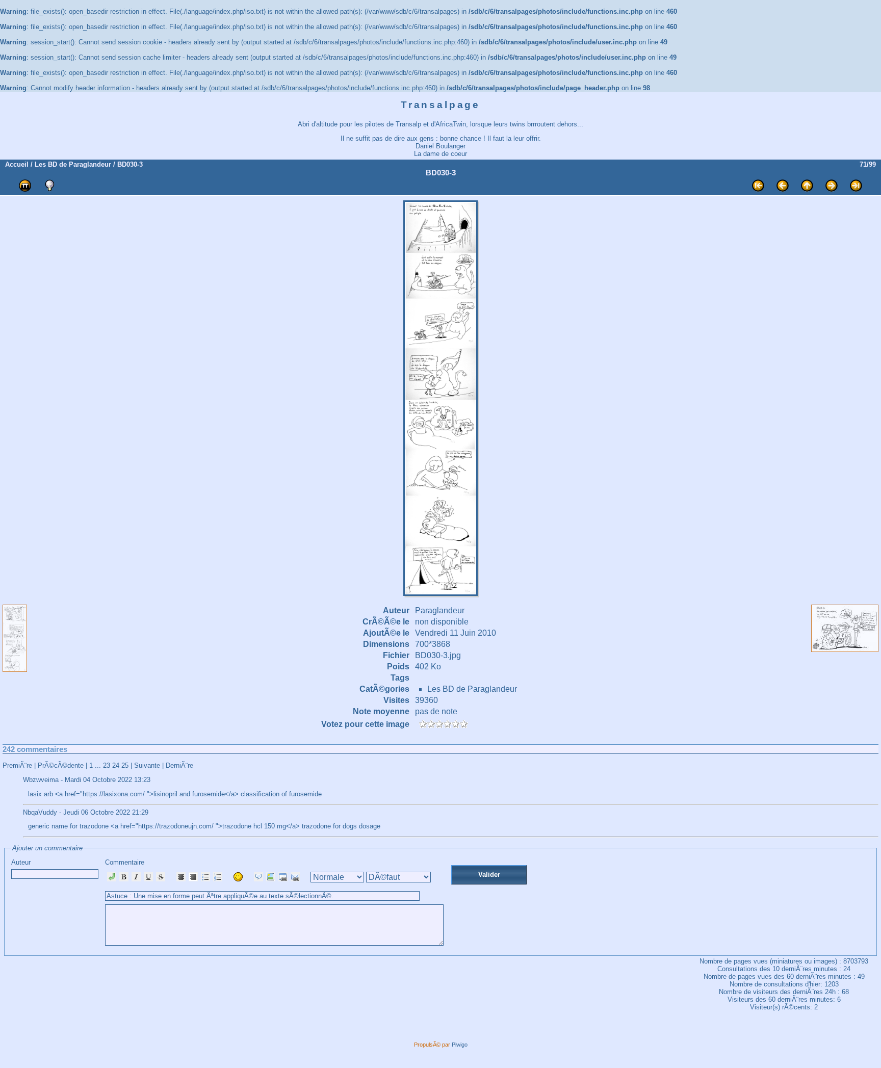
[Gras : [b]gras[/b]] (123, 876)
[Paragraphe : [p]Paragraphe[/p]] (111, 876)
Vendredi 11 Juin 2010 (455, 633)
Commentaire (124, 862)
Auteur (21, 862)
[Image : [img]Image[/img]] (270, 876)
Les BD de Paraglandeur (73, 164)
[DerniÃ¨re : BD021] (856, 185)
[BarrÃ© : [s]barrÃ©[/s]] (160, 876)
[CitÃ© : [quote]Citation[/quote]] (258, 876)
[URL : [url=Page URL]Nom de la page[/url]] (283, 876)
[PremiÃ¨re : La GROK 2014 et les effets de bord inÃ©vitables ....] (758, 185)
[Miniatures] (807, 185)
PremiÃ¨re (17, 765)
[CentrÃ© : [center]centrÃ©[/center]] (181, 876)
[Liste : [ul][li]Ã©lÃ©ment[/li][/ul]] (205, 876)
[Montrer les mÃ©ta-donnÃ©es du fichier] (49, 185)
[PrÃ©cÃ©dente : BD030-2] (782, 185)
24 (115, 765)
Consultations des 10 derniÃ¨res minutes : (780, 969)
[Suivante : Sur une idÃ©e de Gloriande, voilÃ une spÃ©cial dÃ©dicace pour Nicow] (831, 185)
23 (106, 765)
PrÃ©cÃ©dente (61, 765)
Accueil (17, 164)
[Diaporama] (25, 185)
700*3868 (432, 644)
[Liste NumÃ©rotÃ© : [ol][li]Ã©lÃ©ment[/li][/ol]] (217, 876)
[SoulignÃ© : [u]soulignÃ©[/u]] (148, 876)
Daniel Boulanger (440, 146)
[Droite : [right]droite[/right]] (193, 876)
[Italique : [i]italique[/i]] (136, 876)
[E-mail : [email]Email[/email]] (295, 876)
